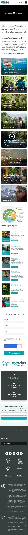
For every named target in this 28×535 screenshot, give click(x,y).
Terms (20, 423)
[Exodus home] (5, 2)
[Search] (19, 2)
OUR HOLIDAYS (4, 438)
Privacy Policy (15, 423)
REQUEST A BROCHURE (6, 433)
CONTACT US (4, 430)
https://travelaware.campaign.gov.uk (16, 522)
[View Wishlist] (21, 2)
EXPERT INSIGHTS (18, 430)
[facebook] (6, 453)
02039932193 (23, 2)
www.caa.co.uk (12, 502)
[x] (10, 453)
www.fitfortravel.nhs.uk (15, 526)
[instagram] (14, 453)
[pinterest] (17, 453)
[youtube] (21, 453)
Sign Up (14, 418)
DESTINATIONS (18, 433)
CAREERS (16, 435)
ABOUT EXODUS (4, 435)
